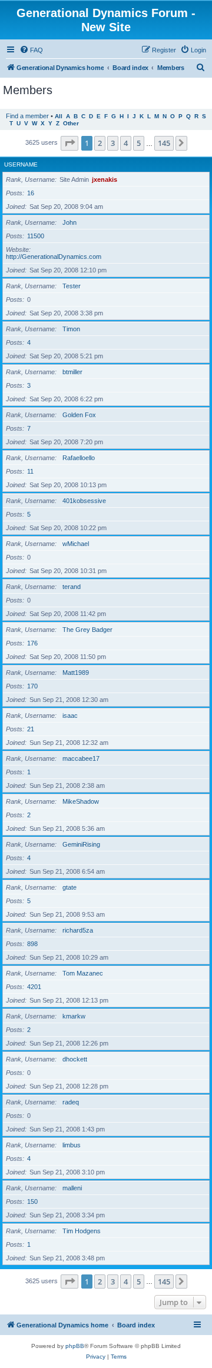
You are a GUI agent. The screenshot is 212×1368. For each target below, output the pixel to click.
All (58, 116)
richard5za (77, 930)
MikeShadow (80, 801)
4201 (34, 986)
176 (32, 643)
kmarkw (73, 1016)
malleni (72, 1187)
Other (71, 123)
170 (32, 686)
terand (71, 586)
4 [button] (126, 143)
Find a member (27, 115)
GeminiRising (81, 844)
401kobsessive (84, 500)
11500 (35, 235)
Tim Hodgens (81, 1230)
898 (32, 943)
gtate (69, 887)
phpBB (74, 1346)
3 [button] (113, 143)
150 (32, 1201)
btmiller (72, 371)
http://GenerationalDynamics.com (53, 256)
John (69, 222)
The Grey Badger (87, 629)
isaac (70, 715)
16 (30, 193)
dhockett (74, 1059)
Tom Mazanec (82, 973)
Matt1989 (75, 672)
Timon (71, 328)
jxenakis (104, 179)
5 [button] (139, 143)
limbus (71, 1145)
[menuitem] (31, 50)
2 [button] (100, 143)
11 (30, 471)
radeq (70, 1102)
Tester (71, 285)
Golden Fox (79, 414)
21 (30, 729)
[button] (69, 143)
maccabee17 (81, 758)
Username (21, 164)
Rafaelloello (78, 457)
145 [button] (164, 143)
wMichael (75, 543)
